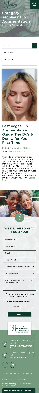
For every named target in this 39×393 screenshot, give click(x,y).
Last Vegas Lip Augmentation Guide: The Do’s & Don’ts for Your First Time (17, 134)
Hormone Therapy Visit (13, 391)
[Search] (34, 45)
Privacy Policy (27, 373)
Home (4, 25)
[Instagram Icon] (12, 365)
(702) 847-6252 (21, 346)
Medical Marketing (9, 384)
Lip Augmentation (21, 148)
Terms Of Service (15, 373)
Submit (19, 314)
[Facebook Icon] (5, 365)
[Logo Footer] (19, 328)
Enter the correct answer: (19, 301)
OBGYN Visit (29, 391)
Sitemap (4, 373)
